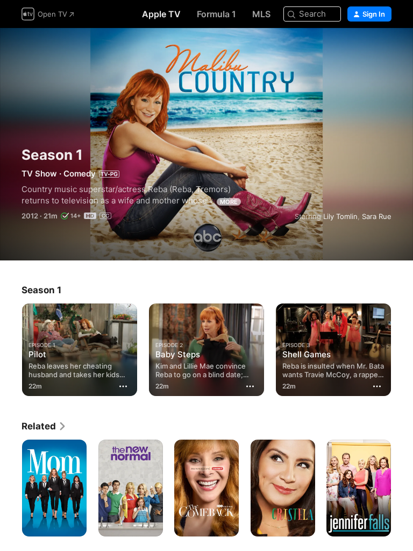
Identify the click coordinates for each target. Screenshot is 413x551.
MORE (229, 202)
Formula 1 (216, 14)
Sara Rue (376, 216)
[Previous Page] (10, 347)
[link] (44, 426)
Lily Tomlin (340, 216)
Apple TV (161, 14)
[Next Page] (402, 347)
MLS (261, 14)
